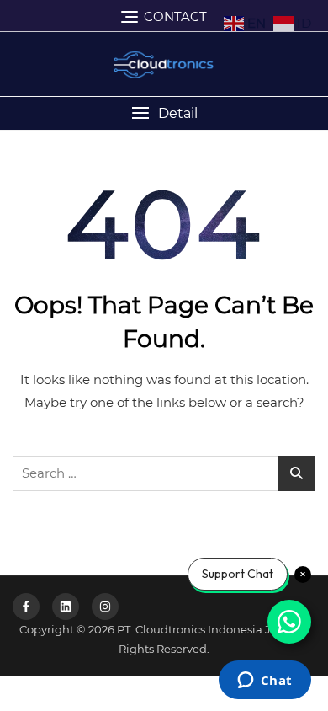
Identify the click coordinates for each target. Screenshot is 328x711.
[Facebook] (26, 606)
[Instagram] (105, 606)
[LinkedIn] (65, 606)
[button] (164, 113)
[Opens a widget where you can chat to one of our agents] (264, 681)
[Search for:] (164, 473)
